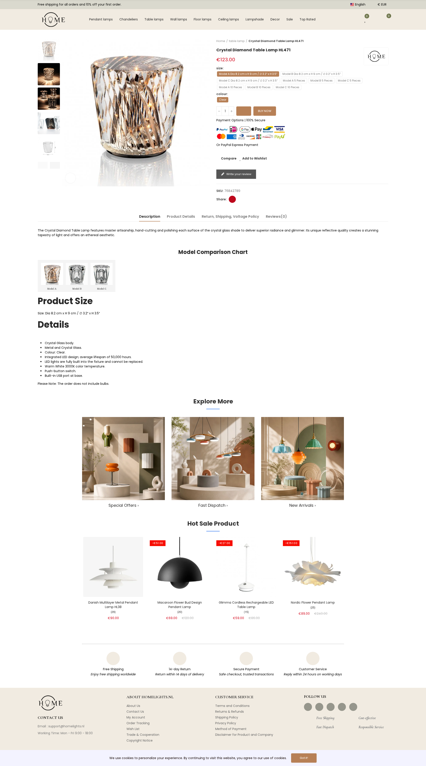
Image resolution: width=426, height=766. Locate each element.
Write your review (238, 174)
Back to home (379, 41)
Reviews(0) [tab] (276, 216)
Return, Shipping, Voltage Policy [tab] (230, 216)
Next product (385, 41)
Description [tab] (149, 216)
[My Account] (352, 19)
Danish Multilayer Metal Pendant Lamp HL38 (113, 604)
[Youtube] (342, 707)
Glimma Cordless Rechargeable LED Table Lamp (246, 604)
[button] (43, 165)
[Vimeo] (353, 707)
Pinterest (232, 199)
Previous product (374, 41)
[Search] (338, 19)
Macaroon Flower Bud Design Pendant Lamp (180, 604)
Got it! (304, 758)
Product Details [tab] (181, 216)
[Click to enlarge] (70, 178)
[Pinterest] (331, 707)
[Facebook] (308, 707)
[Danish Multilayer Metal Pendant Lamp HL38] (113, 567)
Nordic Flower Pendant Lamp (313, 602)
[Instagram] (319, 707)
